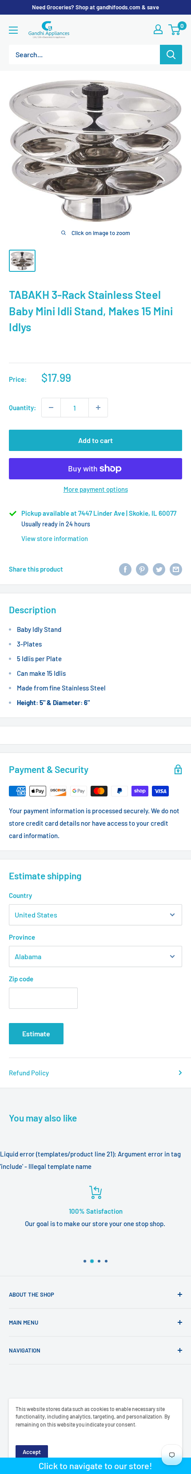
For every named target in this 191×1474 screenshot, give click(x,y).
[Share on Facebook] (125, 569)
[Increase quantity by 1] (98, 407)
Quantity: (22, 408)
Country (20, 895)
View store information (54, 538)
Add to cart (95, 440)
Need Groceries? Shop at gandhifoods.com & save (95, 7)
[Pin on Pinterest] (142, 569)
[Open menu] (13, 30)
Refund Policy (29, 1073)
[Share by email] (176, 569)
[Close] (178, 1354)
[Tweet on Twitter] (159, 569)
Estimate (36, 1033)
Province (22, 937)
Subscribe (95, 1454)
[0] (174, 29)
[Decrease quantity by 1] (51, 407)
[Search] (171, 54)
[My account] (158, 29)
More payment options (96, 489)
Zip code (21, 979)
